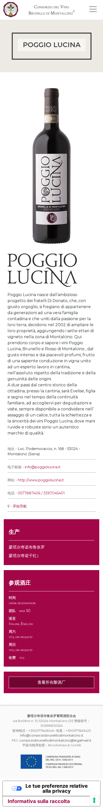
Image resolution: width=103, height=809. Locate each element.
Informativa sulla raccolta (39, 801)
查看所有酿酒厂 (52, 682)
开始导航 (20, 506)
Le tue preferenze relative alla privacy (57, 788)
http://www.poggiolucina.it (41, 480)
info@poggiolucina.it (43, 467)
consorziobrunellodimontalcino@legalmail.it (55, 740)
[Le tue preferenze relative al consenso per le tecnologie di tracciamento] (94, 800)
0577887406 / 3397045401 (41, 493)
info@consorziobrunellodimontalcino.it (51, 735)
